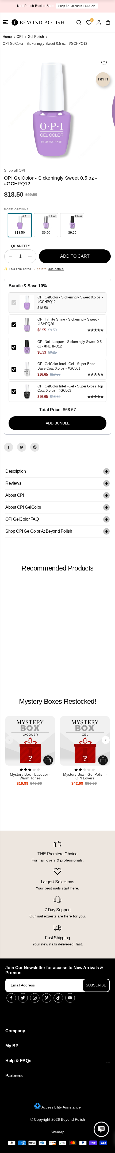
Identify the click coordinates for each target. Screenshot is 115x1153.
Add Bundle (58, 423)
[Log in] (98, 22)
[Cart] (107, 22)
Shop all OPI (14, 170)
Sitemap (57, 1132)
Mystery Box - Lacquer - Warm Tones (30, 776)
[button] (5, 22)
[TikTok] (58, 998)
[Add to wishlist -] (104, 63)
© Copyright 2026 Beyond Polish (57, 1119)
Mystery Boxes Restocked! (57, 701)
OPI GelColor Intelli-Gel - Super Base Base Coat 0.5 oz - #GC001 (66, 366)
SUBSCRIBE (96, 985)
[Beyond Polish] (37, 22)
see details (56, 268)
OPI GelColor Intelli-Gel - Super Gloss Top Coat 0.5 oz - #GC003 (70, 388)
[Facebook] (8, 447)
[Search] (78, 22)
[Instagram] (35, 998)
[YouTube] (70, 998)
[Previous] (9, 740)
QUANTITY (20, 246)
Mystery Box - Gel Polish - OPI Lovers (85, 776)
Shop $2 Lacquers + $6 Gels (76, 5)
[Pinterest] (34, 447)
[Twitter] (21, 447)
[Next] (106, 740)
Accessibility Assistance (61, 1107)
